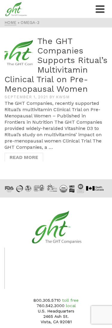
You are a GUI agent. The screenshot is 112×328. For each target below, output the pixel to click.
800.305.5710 (47, 300)
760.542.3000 (50, 305)
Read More (24, 157)
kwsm (63, 97)
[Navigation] (100, 9)
